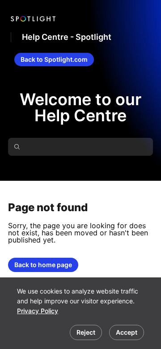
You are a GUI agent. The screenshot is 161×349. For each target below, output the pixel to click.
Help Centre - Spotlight (66, 37)
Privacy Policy (37, 311)
